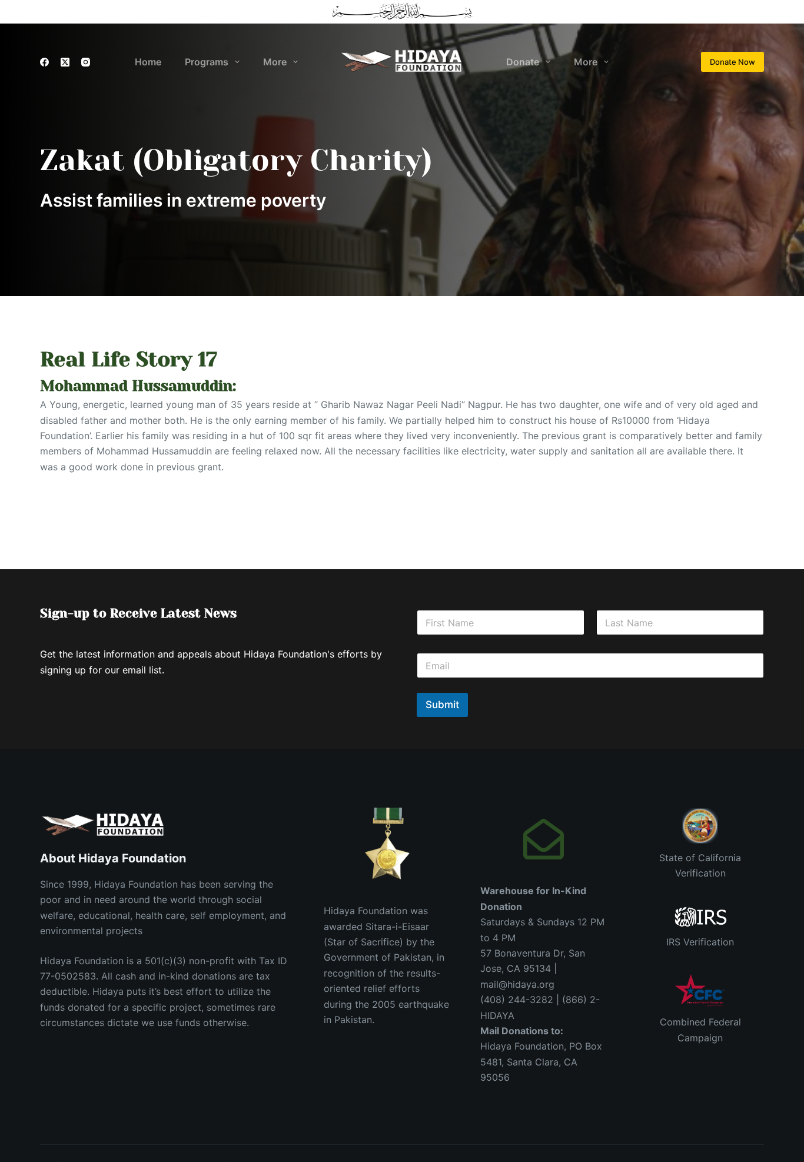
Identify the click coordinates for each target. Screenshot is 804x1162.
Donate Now (732, 62)
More (275, 62)
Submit (442, 705)
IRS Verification (700, 942)
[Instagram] (85, 62)
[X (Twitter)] (65, 62)
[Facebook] (44, 62)
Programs (206, 62)
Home (148, 62)
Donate (522, 62)
